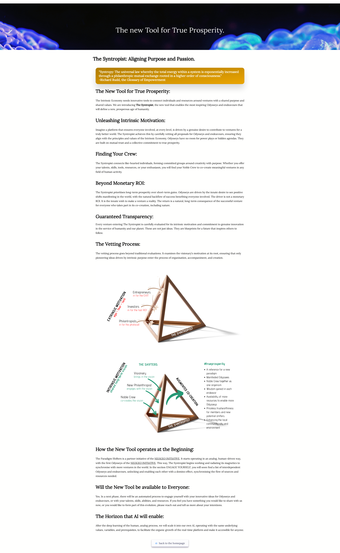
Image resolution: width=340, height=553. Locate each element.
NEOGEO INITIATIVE (167, 458)
